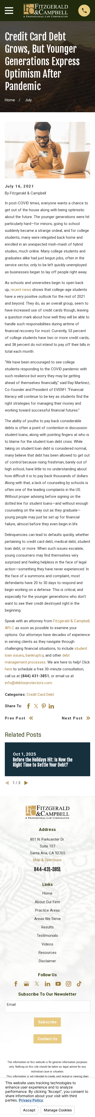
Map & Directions (47, 860)
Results (47, 927)
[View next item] (26, 783)
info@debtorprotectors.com (28, 683)
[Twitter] (37, 983)
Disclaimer (47, 961)
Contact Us (47, 1039)
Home (47, 893)
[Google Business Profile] (26, 983)
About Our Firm (47, 902)
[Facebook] (15, 983)
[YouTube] (58, 983)
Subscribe (47, 1022)
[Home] (45, 10)
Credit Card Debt (40, 694)
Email (11, 1004)
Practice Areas (47, 910)
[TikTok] (79, 983)
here (8, 669)
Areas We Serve (47, 918)
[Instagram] (68, 983)
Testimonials (47, 935)
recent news (21, 289)
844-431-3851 (47, 869)
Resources (47, 952)
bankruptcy (35, 655)
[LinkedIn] (47, 983)
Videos (47, 944)
